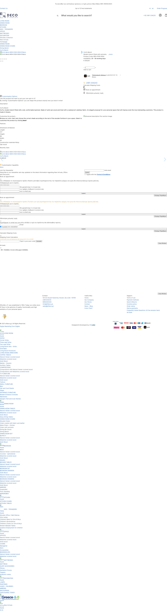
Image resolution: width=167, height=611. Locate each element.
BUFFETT (3, 436)
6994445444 (46, 302)
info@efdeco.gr (47, 304)
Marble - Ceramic (5, 363)
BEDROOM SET (5, 468)
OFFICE (2, 31)
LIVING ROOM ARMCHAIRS (9, 353)
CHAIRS (2, 544)
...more (110, 54)
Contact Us (3, 8)
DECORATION (4, 35)
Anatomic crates (5, 574)
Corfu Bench (4, 50)
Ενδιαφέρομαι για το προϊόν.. (9, 183)
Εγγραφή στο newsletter (10, 227)
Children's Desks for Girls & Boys (11, 523)
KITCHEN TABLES (6, 503)
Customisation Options (9, 96)
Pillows (2, 568)
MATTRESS (3, 564)
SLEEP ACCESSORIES (7, 566)
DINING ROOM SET (6, 433)
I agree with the (98, 174)
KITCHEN (3, 27)
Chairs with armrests (7, 427)
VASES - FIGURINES (6, 586)
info (92, 325)
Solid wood (3, 380)
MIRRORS (3, 487)
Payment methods (133, 300)
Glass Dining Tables (6, 417)
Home (86, 298)
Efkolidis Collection (6, 37)
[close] (0, 235)
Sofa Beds (3, 348)
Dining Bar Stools (5, 429)
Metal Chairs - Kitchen (7, 425)
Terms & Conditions (103, 174)
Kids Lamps (4, 517)
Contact (87, 304)
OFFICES (3, 535)
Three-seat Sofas (5, 342)
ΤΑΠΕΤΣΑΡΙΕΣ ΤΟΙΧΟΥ (7, 592)
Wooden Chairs (5, 421)
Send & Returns (132, 302)
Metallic (2, 460)
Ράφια (2, 390)
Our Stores (88, 302)
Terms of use (131, 298)
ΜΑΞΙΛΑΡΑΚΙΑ (4, 590)
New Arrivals (4, 40)
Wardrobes (3, 397)
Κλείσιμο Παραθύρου (160, 195)
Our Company (89, 300)
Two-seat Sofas (5, 344)
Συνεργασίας (4, 550)
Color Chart (88, 308)
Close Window (162, 243)
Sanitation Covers (6, 570)
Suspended (3, 489)
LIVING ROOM (4, 21)
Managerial (3, 546)
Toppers (2, 572)
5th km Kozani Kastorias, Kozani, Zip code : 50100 (59, 298)
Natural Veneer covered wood (10, 357)
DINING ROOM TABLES (7, 408)
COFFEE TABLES (5, 355)
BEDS (2, 449)
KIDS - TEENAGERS (6, 29)
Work (1, 548)
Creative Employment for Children (11, 528)
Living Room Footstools (8, 351)
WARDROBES (4, 493)
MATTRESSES (4, 33)
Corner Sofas (4, 340)
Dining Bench (4, 48)
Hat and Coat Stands (7, 388)
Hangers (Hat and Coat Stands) (10, 399)
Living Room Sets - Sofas (8, 346)
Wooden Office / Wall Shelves (9, 515)
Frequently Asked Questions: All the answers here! (143, 310)
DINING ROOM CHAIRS (7, 46)
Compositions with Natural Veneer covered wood (16, 369)
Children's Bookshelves (7, 521)
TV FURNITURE (5, 374)
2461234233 (46, 300)
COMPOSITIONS (5, 367)
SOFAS (2, 338)
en (153, 8)
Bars (1, 386)
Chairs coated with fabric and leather (12, 423)
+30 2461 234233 (150, 15)
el (150, 8)
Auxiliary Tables (5, 365)
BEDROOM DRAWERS (7, 470)
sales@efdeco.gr (48, 306)
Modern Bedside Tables (7, 525)
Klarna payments (132, 308)
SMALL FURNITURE (6, 384)
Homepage (3, 42)
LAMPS (2, 582)
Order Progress (162, 8)
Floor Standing (5, 491)
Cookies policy (132, 304)
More (1, 167)
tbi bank (129, 312)
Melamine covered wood (8, 359)
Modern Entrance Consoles (9, 394)
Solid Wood (4, 361)
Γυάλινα (2, 382)
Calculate (38, 241)
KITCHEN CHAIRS (6, 501)
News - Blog (89, 306)
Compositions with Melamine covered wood (14, 371)
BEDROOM (3, 25)
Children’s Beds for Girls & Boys (10, 519)
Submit (87, 172)
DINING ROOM (4, 23)
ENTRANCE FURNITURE (8, 392)
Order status (131, 306)
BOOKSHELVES (5, 552)
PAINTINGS (3, 584)
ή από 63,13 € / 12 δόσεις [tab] (104, 76)
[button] (81, 52)
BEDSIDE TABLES (5, 462)
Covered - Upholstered (7, 454)
